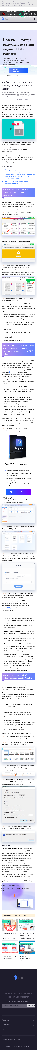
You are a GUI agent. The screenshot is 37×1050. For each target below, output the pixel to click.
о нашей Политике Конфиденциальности (13, 4)
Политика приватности (8, 1039)
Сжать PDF (5, 921)
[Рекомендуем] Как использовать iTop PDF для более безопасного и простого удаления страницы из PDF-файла (20, 176)
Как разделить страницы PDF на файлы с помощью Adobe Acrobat (17, 182)
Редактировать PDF (26, 921)
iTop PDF (12, 372)
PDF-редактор (9, 608)
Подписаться (31, 1005)
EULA (19, 1039)
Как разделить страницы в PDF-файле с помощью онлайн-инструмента (17, 171)
